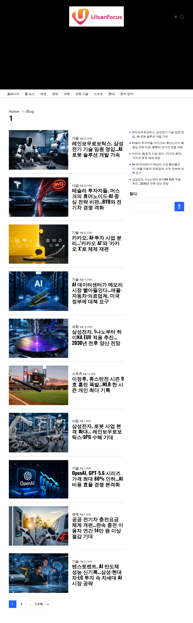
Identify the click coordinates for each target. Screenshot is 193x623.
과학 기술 (81, 93)
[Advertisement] (96, 54)
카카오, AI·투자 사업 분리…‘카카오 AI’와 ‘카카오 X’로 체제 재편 (97, 243)
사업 (75, 185)
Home (14, 111)
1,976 (38, 604)
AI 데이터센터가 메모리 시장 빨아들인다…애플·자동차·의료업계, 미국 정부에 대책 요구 (97, 293)
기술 (75, 138)
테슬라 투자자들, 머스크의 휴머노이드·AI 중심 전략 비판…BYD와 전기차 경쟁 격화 (97, 198)
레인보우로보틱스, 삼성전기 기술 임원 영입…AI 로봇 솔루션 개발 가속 (97, 148)
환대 (112, 93)
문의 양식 (126, 93)
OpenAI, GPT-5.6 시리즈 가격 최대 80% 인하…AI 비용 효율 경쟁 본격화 (97, 478)
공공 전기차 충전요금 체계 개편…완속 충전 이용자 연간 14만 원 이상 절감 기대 (97, 527)
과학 (67, 93)
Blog (30, 111)
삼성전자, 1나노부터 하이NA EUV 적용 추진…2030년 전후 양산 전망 (97, 337)
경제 (55, 93)
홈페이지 (13, 93)
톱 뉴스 (30, 93)
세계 (43, 93)
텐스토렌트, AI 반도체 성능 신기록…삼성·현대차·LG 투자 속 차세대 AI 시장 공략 (97, 574)
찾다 (133, 194)
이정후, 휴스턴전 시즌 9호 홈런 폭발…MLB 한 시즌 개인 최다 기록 (98, 384)
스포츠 (98, 93)
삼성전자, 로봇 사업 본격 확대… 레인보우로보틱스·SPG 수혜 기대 (97, 431)
